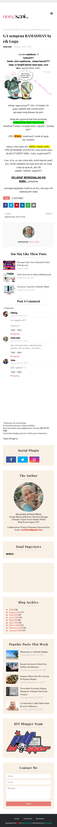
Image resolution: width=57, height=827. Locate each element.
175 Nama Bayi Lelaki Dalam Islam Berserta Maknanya (34, 704)
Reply (13, 330)
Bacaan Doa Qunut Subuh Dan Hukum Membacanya (33, 665)
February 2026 (16, 628)
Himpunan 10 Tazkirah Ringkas (34, 651)
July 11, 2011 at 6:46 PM (19, 316)
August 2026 (15, 612)
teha (13, 360)
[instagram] (34, 459)
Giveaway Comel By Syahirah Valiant (33, 286)
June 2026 (14, 617)
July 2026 (14, 615)
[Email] (46, 459)
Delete (19, 330)
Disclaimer (40, 818)
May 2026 (13, 620)
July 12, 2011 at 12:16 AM (19, 341)
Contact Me (28, 818)
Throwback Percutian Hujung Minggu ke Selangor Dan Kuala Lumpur (33, 691)
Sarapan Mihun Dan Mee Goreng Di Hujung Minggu (34, 677)
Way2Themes (27, 823)
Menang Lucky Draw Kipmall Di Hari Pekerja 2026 (33, 264)
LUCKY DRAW (15, 30)
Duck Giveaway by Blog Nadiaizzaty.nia (34, 274)
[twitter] (23, 459)
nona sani (7, 46)
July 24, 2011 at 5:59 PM (19, 363)
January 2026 (15, 630)
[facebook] (11, 459)
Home (5, 30)
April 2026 (14, 622)
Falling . (14, 312)
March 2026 (14, 625)
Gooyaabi (48, 823)
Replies (16, 334)
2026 (11, 609)
